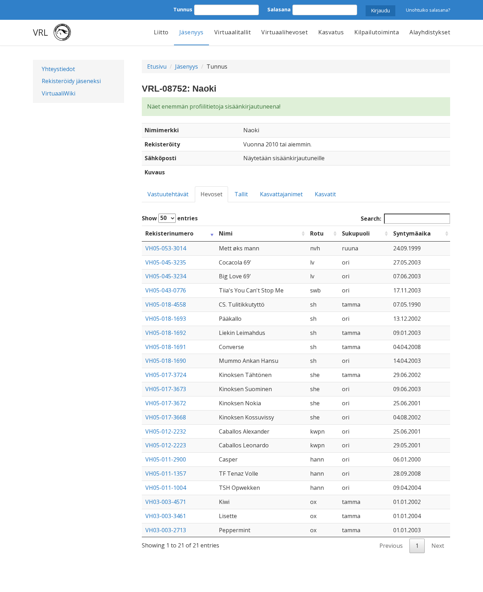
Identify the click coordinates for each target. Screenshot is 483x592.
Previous (391, 546)
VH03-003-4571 (165, 502)
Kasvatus (331, 32)
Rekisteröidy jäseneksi (71, 81)
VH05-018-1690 (165, 361)
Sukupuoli (356, 233)
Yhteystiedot (58, 69)
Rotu (317, 233)
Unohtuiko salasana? (428, 10)
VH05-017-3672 (165, 403)
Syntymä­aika (412, 233)
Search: (371, 218)
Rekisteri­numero (169, 233)
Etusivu (157, 66)
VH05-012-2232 (165, 431)
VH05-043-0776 (165, 290)
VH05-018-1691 (165, 347)
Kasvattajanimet (281, 194)
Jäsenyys (191, 32)
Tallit (241, 194)
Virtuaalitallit (232, 32)
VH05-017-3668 (165, 417)
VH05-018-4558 (165, 304)
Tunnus (182, 9)
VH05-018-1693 (165, 319)
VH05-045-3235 (165, 262)
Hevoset (211, 194)
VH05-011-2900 (165, 459)
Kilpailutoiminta (376, 32)
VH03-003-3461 (165, 516)
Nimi (226, 233)
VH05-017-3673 (165, 389)
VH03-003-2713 (165, 530)
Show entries (170, 218)
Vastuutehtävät (167, 194)
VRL (40, 32)
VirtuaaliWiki (58, 93)
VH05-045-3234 (165, 276)
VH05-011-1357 (165, 473)
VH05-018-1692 (165, 333)
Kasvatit (325, 194)
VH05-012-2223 (165, 445)
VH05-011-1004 (165, 488)
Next (437, 546)
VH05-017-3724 (165, 375)
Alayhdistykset (429, 32)
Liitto (161, 32)
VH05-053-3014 (165, 248)
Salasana (279, 9)
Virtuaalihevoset (284, 32)
